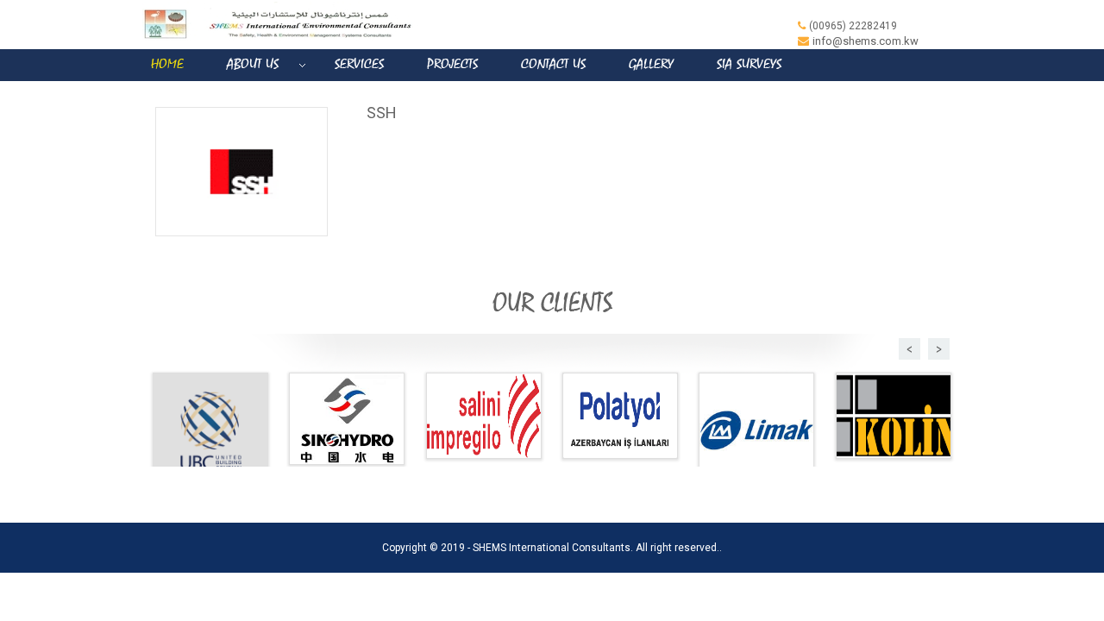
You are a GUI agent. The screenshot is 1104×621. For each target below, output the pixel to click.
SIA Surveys (749, 64)
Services (359, 64)
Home (167, 64)
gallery (651, 64)
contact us (553, 64)
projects (452, 64)
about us (253, 64)
